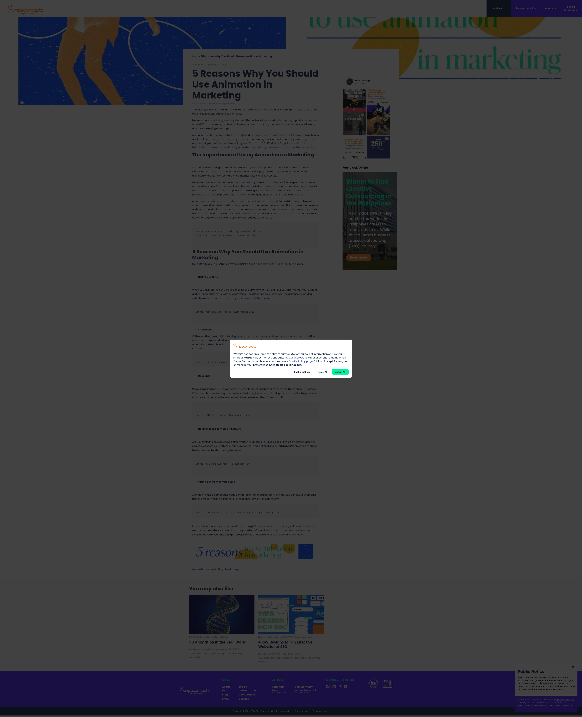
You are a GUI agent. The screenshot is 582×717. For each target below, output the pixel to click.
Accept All (340, 372)
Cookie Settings (302, 372)
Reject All (323, 372)
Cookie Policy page (301, 361)
